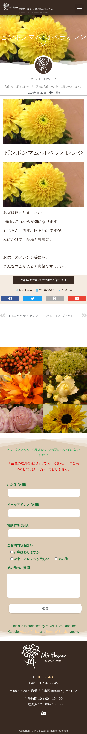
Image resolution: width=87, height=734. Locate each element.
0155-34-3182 (48, 677)
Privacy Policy (29, 631)
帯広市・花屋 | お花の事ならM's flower (36, 9)
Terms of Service (57, 631)
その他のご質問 (18, 567)
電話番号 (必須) (18, 525)
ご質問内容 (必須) (20, 545)
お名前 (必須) (16, 484)
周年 (58, 92)
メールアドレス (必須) (23, 504)
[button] (79, 8)
